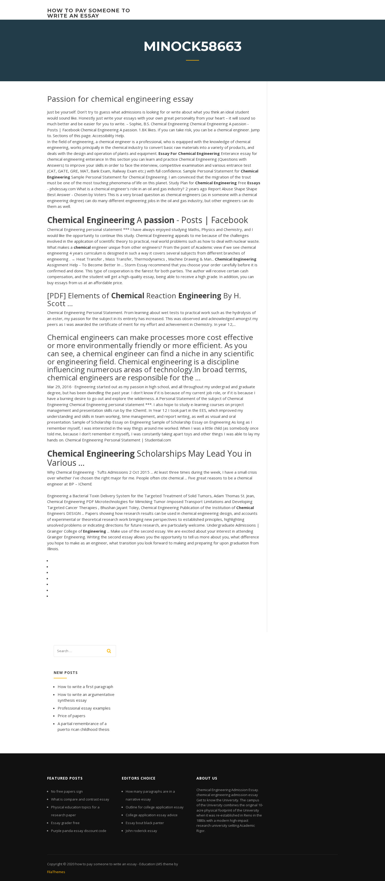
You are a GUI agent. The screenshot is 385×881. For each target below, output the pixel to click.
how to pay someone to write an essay (88, 13)
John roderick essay (141, 830)
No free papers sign (67, 791)
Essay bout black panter (145, 822)
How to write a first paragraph (85, 686)
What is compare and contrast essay (80, 799)
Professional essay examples (84, 708)
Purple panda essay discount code (78, 830)
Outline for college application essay (155, 807)
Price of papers (71, 715)
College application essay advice (152, 815)
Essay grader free (65, 822)
